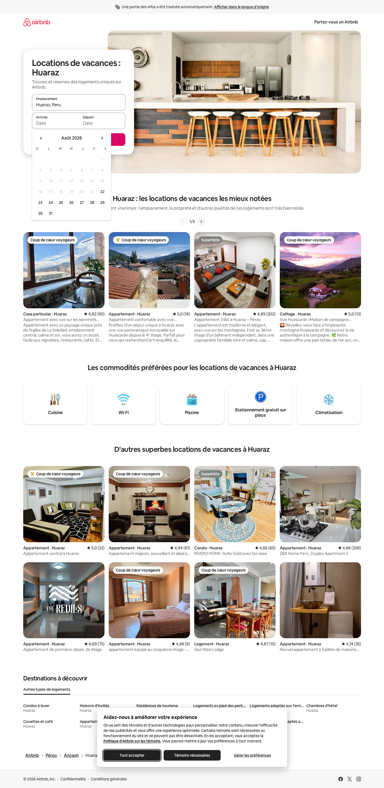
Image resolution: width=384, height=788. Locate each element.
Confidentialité (73, 779)
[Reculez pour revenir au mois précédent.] (41, 138)
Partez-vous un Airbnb (336, 22)
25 (61, 202)
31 (51, 213)
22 (102, 191)
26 (71, 202)
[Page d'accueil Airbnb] (36, 22)
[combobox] (78, 105)
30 (40, 213)
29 (102, 202)
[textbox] (55, 123)
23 (40, 202)
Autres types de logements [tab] (46, 689)
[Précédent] (183, 221)
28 (92, 202)
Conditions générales (109, 779)
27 (82, 202)
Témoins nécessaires (192, 755)
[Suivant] (201, 221)
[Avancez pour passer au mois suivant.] (101, 138)
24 (51, 202)
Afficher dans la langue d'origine (241, 6)
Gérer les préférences (252, 755)
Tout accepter (132, 755)
